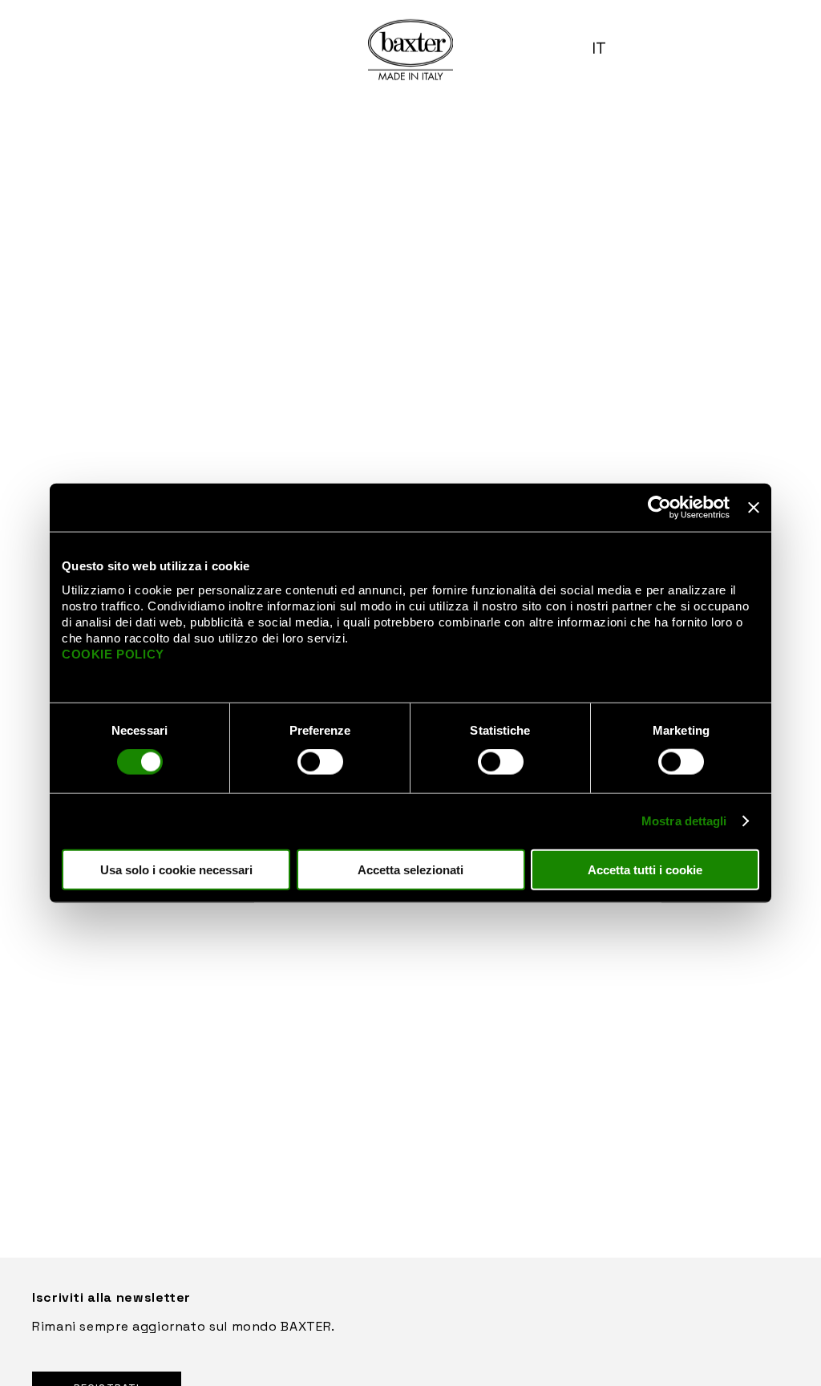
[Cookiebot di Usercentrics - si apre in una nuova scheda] (659, 508)
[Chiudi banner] (753, 507)
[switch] (320, 762)
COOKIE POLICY (113, 653)
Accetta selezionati (410, 869)
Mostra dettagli (684, 821)
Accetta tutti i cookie (645, 869)
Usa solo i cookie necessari (176, 869)
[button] (605, 48)
